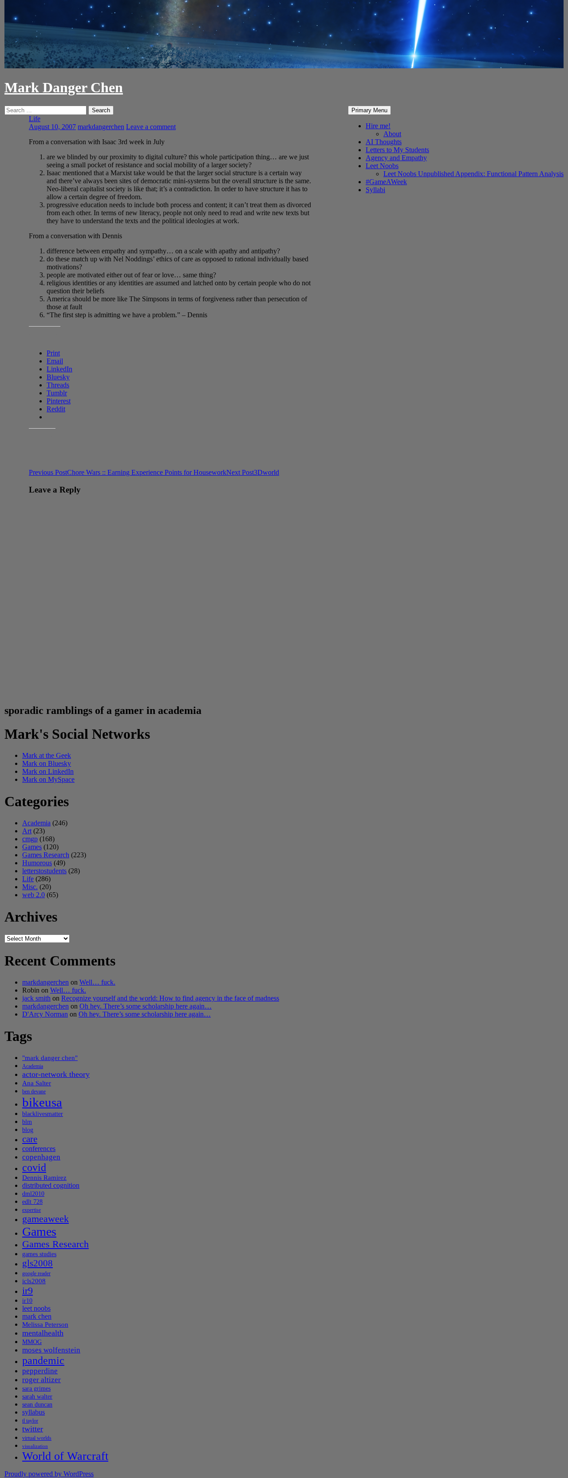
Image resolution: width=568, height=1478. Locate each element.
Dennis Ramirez (44, 1177)
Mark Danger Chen (63, 87)
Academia (36, 823)
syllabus (33, 1412)
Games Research (45, 855)
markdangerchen (101, 126)
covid (34, 1167)
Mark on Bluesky (46, 763)
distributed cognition (50, 1185)
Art (27, 831)
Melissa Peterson (45, 1324)
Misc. (30, 887)
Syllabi (375, 189)
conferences (38, 1148)
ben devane (34, 1091)
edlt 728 (32, 1201)
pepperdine (40, 1371)
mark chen (36, 1316)
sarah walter (37, 1396)
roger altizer (41, 1380)
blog (27, 1130)
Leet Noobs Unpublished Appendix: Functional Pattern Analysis (473, 173)
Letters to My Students (397, 150)
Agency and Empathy (396, 158)
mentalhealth (42, 1332)
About (392, 134)
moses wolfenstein (51, 1350)
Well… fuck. (97, 982)
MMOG (32, 1342)
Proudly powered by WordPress (49, 1474)
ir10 (27, 1300)
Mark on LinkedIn (48, 771)
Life (34, 118)
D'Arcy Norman (45, 1014)
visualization (35, 1446)
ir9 (27, 1290)
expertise (31, 1210)
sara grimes (36, 1388)
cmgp (30, 839)
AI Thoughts (384, 142)
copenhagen (41, 1157)
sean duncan (37, 1404)
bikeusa (42, 1102)
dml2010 (33, 1193)
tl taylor (30, 1421)
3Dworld (252, 472)
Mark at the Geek (46, 755)
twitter (32, 1428)
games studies (39, 1254)
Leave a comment (151, 126)
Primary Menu (369, 110)
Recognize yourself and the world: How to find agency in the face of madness (170, 998)
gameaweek (45, 1219)
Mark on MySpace (48, 779)
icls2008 (34, 1281)
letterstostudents (44, 871)
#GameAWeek (386, 181)
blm (27, 1122)
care (29, 1139)
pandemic (43, 1360)
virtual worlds (36, 1438)
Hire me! (378, 126)
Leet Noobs (382, 165)
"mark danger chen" (50, 1057)
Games (32, 847)
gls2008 (37, 1263)
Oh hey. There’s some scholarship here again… (145, 1006)
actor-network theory (56, 1074)
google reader (36, 1273)
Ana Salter (36, 1083)
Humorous (37, 863)
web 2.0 (33, 895)
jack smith (36, 998)
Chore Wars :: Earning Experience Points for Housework (127, 472)
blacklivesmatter (42, 1114)
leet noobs (36, 1308)
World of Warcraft (65, 1456)
